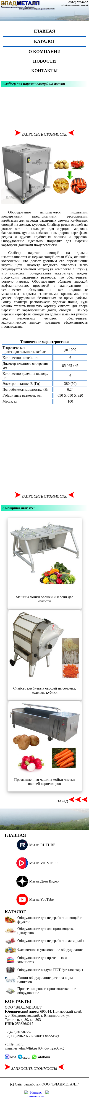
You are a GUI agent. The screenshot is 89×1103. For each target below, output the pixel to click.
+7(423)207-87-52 (78, 2)
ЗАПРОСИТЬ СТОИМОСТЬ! (44, 134)
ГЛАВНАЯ (44, 31)
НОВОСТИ (44, 61)
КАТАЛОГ (44, 41)
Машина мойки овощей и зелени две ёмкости (44, 599)
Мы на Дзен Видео (44, 881)
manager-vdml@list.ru (21, 1048)
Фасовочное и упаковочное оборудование (50, 950)
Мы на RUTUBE (42, 845)
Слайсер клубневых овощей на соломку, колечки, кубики (44, 690)
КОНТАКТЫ (44, 70)
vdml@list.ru (14, 1044)
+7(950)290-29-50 (68, 5)
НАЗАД (62, 801)
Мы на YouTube (41, 899)
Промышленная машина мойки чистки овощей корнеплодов (44, 782)
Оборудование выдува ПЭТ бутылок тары (50, 970)
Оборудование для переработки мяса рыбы (50, 941)
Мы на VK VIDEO (43, 863)
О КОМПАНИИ (45, 51)
